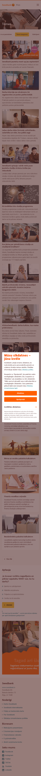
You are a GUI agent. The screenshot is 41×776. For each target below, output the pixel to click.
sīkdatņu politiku (27, 370)
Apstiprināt (20, 399)
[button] (20, 406)
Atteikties (20, 393)
